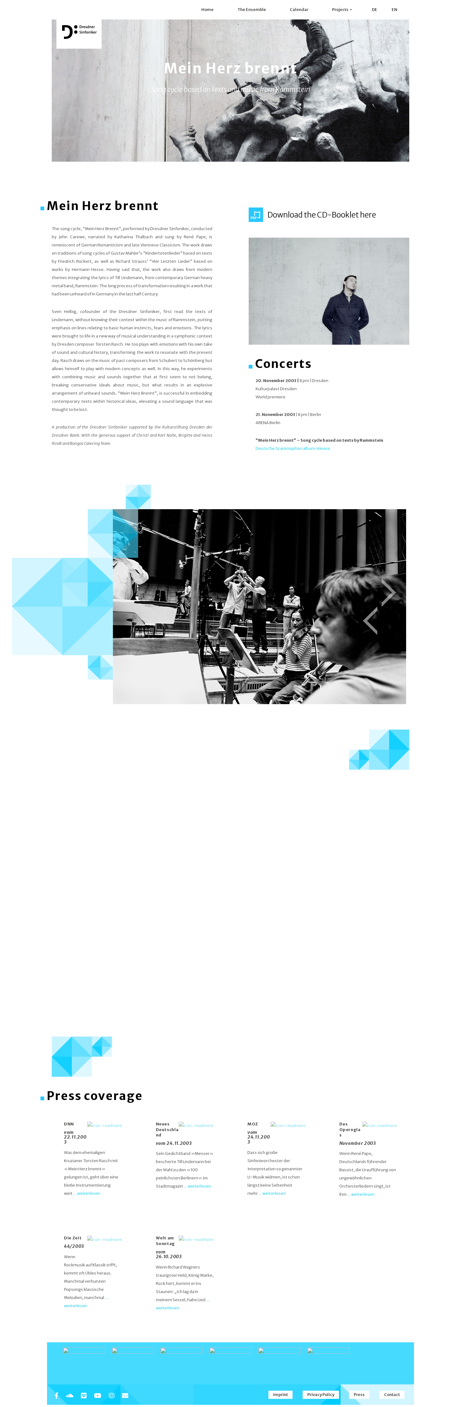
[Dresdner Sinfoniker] (79, 32)
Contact (392, 1394)
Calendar (299, 9)
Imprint (280, 1394)
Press (359, 1394)
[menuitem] (374, 9)
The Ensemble (251, 9)
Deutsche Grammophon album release (293, 448)
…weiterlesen (86, 1193)
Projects (340, 9)
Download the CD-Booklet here (322, 215)
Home (207, 9)
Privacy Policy (320, 1394)
